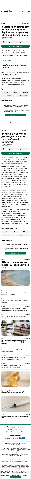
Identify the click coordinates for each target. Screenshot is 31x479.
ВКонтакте (9, 95)
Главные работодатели (15, 46)
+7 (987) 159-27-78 (14, 429)
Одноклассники (23, 95)
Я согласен (15, 477)
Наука (2, 259)
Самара (3, 23)
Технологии (3, 130)
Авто (2, 314)
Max (5, 42)
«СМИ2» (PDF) (19, 468)
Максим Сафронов (7, 37)
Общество (3, 414)
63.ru (2, 50)
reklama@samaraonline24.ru (14, 432)
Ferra (23, 163)
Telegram (23, 42)
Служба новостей (7, 144)
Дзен (12, 42)
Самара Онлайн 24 (17, 84)
